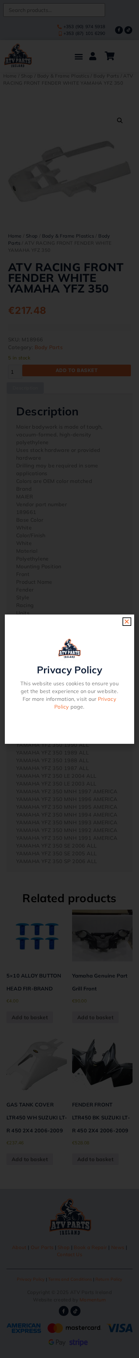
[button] (127, 622)
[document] (69, 679)
